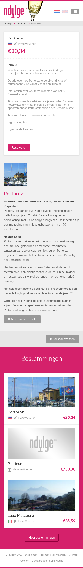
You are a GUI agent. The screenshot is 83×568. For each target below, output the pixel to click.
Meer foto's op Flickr (23, 319)
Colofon (24, 560)
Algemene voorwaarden (53, 554)
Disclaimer (31, 554)
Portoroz (36, 23)
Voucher (22, 23)
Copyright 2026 (14, 554)
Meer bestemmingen (42, 537)
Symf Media (56, 560)
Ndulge (8, 23)
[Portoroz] (15, 174)
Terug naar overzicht (62, 338)
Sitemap (73, 554)
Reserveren (19, 147)
